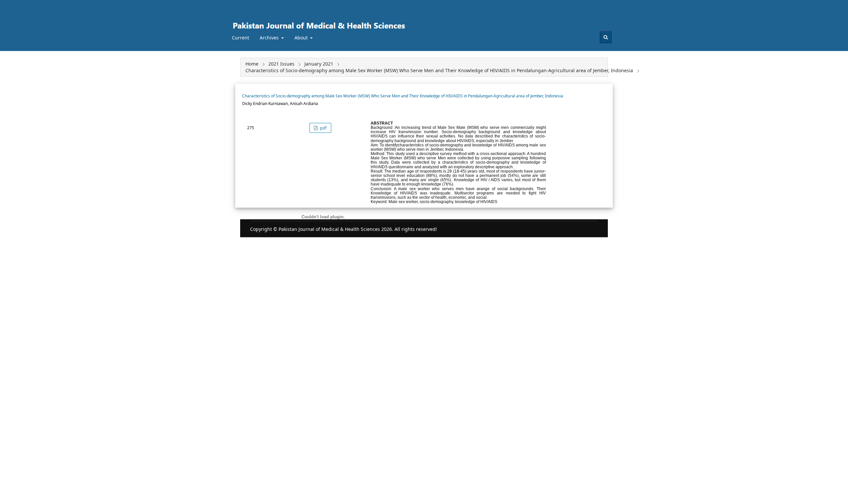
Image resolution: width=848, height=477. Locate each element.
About (301, 37)
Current (240, 37)
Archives (270, 37)
